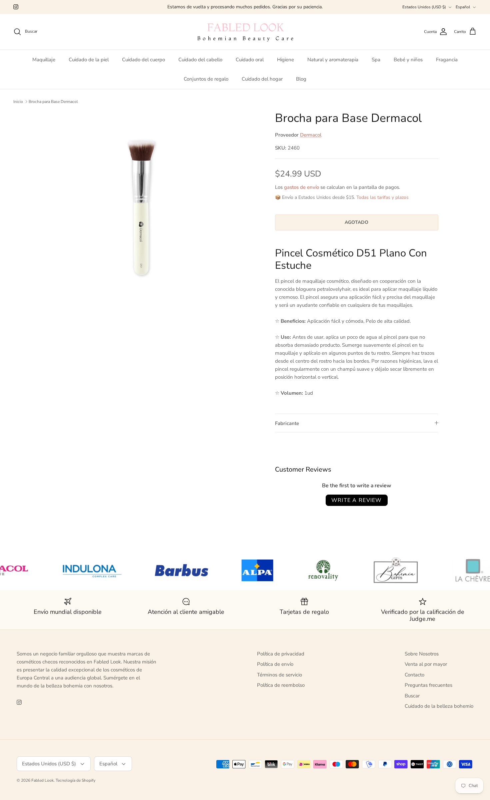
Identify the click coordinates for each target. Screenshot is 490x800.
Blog (301, 79)
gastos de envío (301, 187)
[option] (156, 215)
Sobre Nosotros (422, 653)
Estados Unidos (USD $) (424, 7)
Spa (376, 59)
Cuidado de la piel (89, 59)
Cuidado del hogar (262, 79)
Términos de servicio (279, 674)
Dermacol (310, 135)
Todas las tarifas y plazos (382, 197)
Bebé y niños (408, 59)
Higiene (285, 59)
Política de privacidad (280, 653)
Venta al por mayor (426, 664)
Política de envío (275, 664)
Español (463, 7)
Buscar (412, 695)
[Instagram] (15, 6)
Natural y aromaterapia (332, 59)
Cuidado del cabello (200, 59)
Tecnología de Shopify (75, 780)
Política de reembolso (281, 685)
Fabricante (287, 423)
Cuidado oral (250, 59)
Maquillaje (43, 59)
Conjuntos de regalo (206, 79)
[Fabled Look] (245, 32)
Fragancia (447, 59)
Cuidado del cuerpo (143, 59)
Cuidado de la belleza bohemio (439, 706)
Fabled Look (42, 780)
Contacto (414, 674)
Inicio (18, 101)
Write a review (356, 500)
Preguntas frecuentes (428, 685)
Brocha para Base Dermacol (53, 101)
